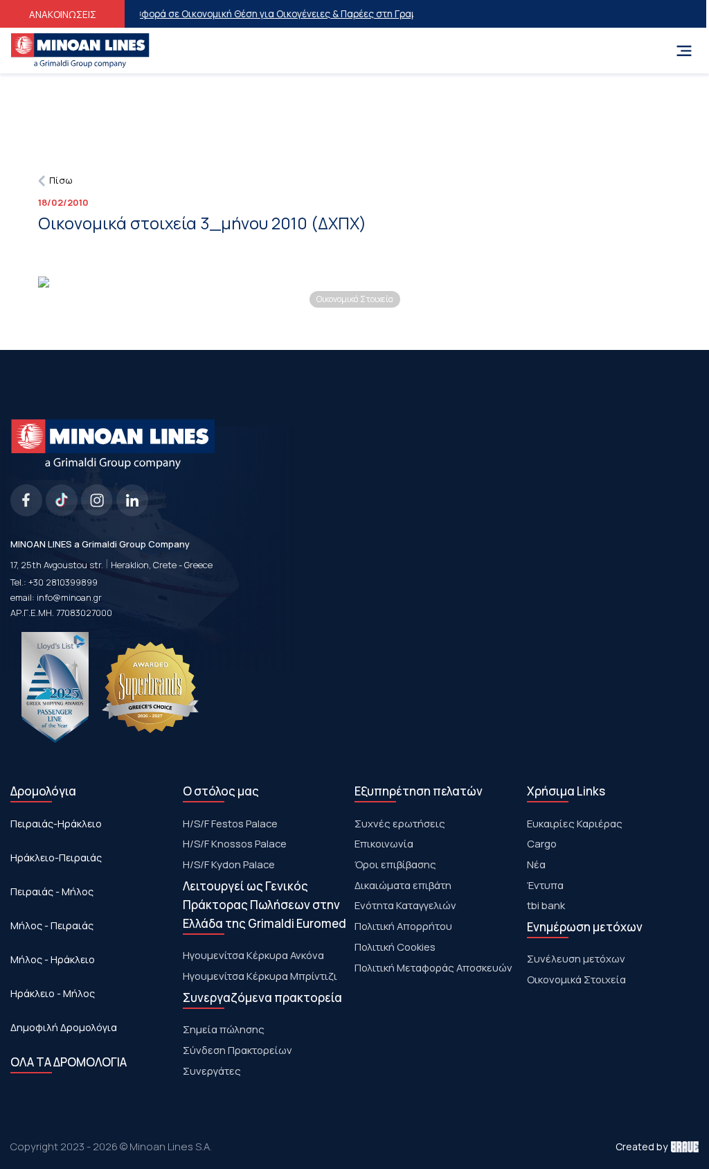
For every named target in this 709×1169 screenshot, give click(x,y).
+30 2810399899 (63, 582)
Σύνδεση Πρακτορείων (237, 1050)
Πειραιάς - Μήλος (51, 891)
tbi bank (546, 905)
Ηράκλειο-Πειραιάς (56, 857)
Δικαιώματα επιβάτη (402, 885)
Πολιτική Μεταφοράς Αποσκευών (433, 967)
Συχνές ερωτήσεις (399, 823)
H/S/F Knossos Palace (235, 843)
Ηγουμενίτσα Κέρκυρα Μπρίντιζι (260, 976)
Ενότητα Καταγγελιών (405, 905)
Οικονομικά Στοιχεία (576, 979)
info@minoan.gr (69, 597)
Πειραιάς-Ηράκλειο (56, 823)
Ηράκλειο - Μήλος (52, 993)
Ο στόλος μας (221, 791)
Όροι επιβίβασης (395, 864)
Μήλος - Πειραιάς (51, 925)
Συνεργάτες (212, 1071)
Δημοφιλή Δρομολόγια (63, 1027)
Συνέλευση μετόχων (576, 958)
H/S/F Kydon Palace (229, 864)
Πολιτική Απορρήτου (403, 926)
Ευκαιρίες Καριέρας (574, 823)
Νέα (536, 864)
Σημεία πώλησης (223, 1029)
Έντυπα (545, 885)
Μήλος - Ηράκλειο (52, 959)
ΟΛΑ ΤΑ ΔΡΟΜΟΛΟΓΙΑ (68, 1062)
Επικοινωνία (383, 843)
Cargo (542, 843)
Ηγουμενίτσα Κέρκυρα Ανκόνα (253, 955)
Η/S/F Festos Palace (230, 823)
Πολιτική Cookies (395, 946)
